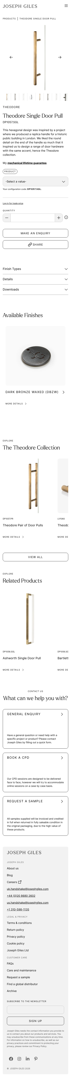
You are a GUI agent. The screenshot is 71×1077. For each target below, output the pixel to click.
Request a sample (18, 977)
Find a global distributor (22, 984)
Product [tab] (10, 171)
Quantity (9, 210)
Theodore (11, 107)
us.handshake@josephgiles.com (27, 902)
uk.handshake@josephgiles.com (28, 889)
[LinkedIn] (27, 1059)
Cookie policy (15, 943)
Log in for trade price (13, 203)
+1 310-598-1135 (18, 909)
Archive (12, 991)
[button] (66, 218)
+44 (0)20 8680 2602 (21, 895)
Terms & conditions (19, 923)
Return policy (15, 929)
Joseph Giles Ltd (18, 950)
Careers (12, 882)
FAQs (10, 963)
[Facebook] (11, 1059)
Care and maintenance (21, 970)
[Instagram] (19, 1059)
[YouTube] (36, 1059)
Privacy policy (16, 936)
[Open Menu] (66, 6)
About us (13, 868)
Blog (10, 875)
